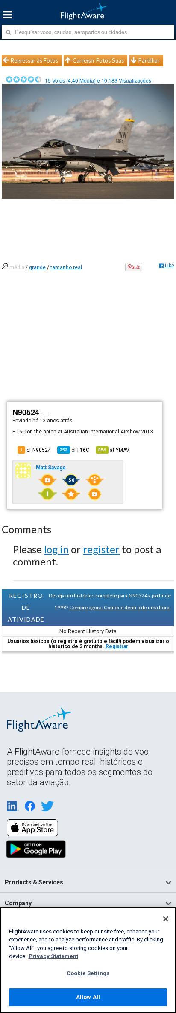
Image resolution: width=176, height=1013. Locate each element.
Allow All (88, 997)
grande (37, 267)
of (74, 450)
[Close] (165, 919)
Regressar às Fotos (34, 60)
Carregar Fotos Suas (98, 60)
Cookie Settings (88, 973)
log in (56, 549)
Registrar (117, 646)
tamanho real (66, 267)
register (101, 549)
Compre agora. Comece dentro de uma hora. (120, 607)
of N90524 (35, 450)
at (113, 450)
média (16, 267)
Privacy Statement (53, 956)
